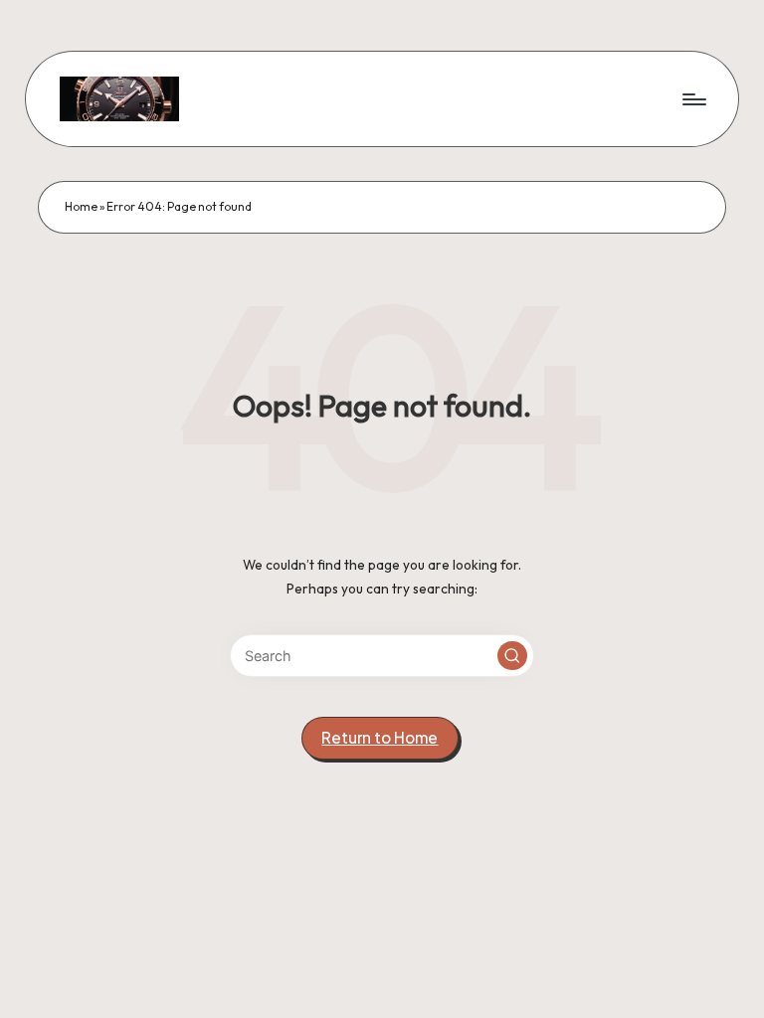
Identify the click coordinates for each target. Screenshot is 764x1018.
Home (81, 206)
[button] (512, 656)
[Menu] (692, 98)
